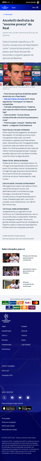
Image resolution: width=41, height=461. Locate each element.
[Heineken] (5, 303)
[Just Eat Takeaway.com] (24, 307)
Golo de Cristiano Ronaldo (14, 99)
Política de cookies (8, 426)
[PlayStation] (13, 303)
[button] (35, 7)
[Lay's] (20, 303)
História (24, 335)
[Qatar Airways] (31, 307)
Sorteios (5, 340)
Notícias (24, 331)
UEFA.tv (4, 335)
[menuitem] (20, 7)
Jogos (4, 326)
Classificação (6, 331)
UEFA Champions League (5, 7)
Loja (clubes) (26, 344)
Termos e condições (9, 422)
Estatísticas (6, 349)
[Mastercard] (35, 303)
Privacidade (6, 418)
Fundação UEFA (7, 375)
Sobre (23, 340)
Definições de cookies (9, 429)
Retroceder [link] (8, 14)
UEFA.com (5, 371)
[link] (13, 7)
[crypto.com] (9, 307)
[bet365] (16, 307)
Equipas (24, 326)
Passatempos (6, 344)
